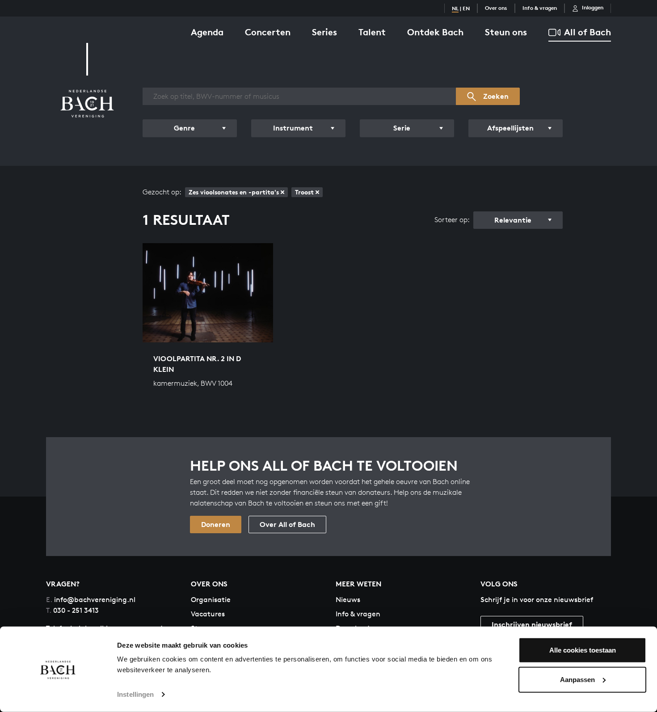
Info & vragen (539, 7)
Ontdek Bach (435, 32)
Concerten (268, 32)
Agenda (207, 32)
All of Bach (587, 32)
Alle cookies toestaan (582, 650)
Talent (372, 32)
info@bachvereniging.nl (90, 599)
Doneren (215, 524)
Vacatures (208, 614)
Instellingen (135, 694)
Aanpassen (577, 679)
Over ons (496, 7)
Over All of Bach (287, 524)
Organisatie (211, 599)
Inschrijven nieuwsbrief (532, 624)
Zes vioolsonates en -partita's (234, 192)
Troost (304, 192)
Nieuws (348, 599)
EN (466, 8)
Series (324, 32)
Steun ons (506, 32)
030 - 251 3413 (72, 610)
